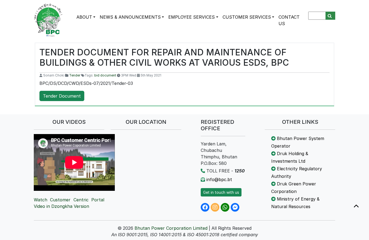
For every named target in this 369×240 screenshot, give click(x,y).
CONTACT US (289, 20)
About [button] (84, 17)
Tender (74, 75)
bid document (105, 75)
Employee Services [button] (191, 17)
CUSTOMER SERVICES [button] (247, 17)
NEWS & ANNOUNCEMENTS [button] (130, 17)
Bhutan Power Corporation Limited (171, 228)
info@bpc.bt (219, 179)
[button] (356, 206)
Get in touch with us (221, 192)
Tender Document (62, 96)
